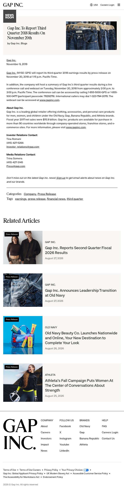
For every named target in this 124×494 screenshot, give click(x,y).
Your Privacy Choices (72, 470)
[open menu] (119, 5)
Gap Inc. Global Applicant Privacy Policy (23, 473)
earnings (20, 198)
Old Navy (51, 327)
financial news (56, 198)
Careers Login (107, 5)
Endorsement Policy (53, 477)
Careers (45, 432)
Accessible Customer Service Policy (90, 473)
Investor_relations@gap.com (22, 146)
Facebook (65, 426)
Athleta (50, 374)
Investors (46, 438)
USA (94, 5)
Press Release (47, 194)
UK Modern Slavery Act (57, 473)
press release (37, 198)
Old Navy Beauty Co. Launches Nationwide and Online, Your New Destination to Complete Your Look (81, 338)
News (44, 450)
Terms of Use (9, 470)
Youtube (64, 444)
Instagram (65, 438)
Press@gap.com (15, 166)
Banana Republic (89, 438)
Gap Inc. (11, 60)
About (44, 426)
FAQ (104, 426)
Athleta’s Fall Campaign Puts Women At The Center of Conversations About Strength (79, 385)
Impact (45, 444)
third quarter (75, 198)
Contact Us (108, 438)
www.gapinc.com (49, 100)
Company (30, 194)
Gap (82, 432)
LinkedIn (64, 450)
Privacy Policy (51, 470)
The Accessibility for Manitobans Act (21, 477)
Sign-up (60, 177)
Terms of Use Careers (30, 470)
